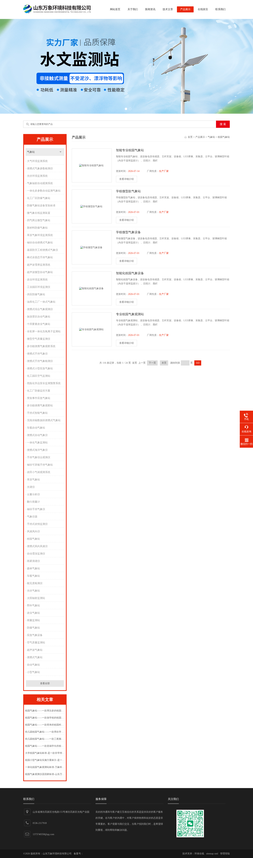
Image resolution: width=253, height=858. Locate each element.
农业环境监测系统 (37, 279)
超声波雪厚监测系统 (38, 264)
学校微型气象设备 (128, 232)
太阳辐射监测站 (36, 598)
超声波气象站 (35, 650)
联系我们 (220, 9)
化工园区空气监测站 (38, 375)
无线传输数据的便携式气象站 (44, 420)
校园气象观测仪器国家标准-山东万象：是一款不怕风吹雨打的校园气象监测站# (45, 774)
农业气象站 (33, 613)
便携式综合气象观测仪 (40, 309)
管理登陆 (225, 853)
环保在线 (199, 853)
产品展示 (185, 9)
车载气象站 (33, 575)
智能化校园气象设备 (130, 273)
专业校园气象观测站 (130, 314)
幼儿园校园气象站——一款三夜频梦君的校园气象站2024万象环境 (45, 739)
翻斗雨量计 (33, 501)
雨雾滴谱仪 (33, 561)
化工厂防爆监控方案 (38, 390)
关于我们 (133, 9)
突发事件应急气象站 (38, 398)
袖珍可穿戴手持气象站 (40, 464)
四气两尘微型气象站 (38, 220)
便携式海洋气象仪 (37, 450)
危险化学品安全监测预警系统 (44, 383)
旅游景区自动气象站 (38, 316)
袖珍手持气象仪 (36, 509)
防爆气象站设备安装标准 (41, 205)
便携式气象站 (35, 657)
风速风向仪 (33, 531)
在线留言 (203, 9)
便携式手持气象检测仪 (40, 361)
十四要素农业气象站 (38, 324)
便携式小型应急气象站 (40, 368)
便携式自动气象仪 (37, 435)
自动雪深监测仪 (36, 553)
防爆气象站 (33, 627)
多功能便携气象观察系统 (41, 346)
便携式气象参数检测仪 (40, 168)
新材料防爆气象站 (37, 227)
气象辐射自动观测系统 (40, 183)
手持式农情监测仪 (37, 524)
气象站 (31, 152)
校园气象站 (33, 538)
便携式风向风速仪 (37, 546)
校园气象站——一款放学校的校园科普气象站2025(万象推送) (45, 717)
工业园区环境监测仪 (38, 287)
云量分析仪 (33, 494)
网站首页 (115, 9)
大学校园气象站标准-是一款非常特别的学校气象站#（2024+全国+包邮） (45, 753)
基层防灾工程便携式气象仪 (42, 250)
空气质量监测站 (36, 642)
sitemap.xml (212, 853)
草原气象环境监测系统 (40, 235)
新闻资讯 (150, 9)
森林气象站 (33, 568)
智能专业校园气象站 (130, 150)
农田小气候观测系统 (38, 472)
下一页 (152, 363)
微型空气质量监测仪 (38, 338)
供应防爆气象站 (36, 294)
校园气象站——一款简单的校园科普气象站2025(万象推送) (45, 724)
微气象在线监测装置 (38, 213)
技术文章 (168, 9)
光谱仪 (31, 487)
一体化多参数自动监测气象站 (44, 190)
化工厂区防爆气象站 (38, 198)
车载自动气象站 (36, 427)
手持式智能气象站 (37, 413)
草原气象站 (33, 479)
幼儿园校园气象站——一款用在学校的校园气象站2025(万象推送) (45, 732)
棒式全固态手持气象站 (40, 257)
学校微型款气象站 (128, 191)
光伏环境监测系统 (37, 175)
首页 (190, 137)
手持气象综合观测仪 (38, 457)
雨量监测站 (33, 620)
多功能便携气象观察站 (40, 405)
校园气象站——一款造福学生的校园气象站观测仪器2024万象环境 (45, 746)
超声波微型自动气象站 (40, 272)
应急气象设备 (35, 635)
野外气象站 (33, 605)
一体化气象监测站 (37, 442)
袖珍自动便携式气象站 (40, 242)
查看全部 (45, 683)
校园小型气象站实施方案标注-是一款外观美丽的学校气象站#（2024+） (45, 760)
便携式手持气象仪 (37, 353)
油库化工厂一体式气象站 (41, 301)
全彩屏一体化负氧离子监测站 (44, 331)
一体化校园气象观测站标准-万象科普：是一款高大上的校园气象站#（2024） (45, 767)
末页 (164, 363)
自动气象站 (33, 664)
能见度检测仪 (35, 583)
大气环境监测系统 (37, 161)
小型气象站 (33, 672)
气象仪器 (32, 516)
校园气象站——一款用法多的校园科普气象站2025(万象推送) (45, 710)
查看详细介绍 (126, 179)
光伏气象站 (33, 590)
